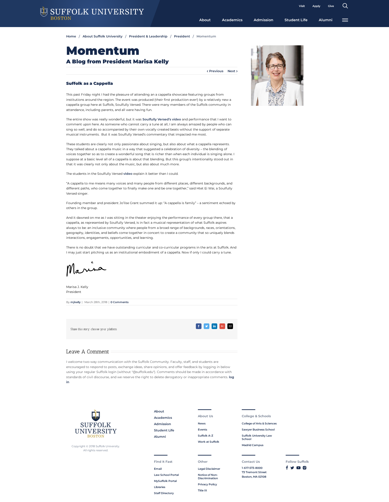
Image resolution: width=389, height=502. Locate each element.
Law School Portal (166, 475)
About (205, 20)
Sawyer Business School (258, 429)
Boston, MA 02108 (254, 476)
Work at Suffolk (208, 441)
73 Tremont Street (254, 472)
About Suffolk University (102, 36)
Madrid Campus (252, 445)
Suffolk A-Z (205, 435)
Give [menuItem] (331, 6)
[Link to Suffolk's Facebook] (287, 468)
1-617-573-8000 (252, 468)
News (202, 423)
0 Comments (120, 302)
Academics (232, 20)
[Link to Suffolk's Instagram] (304, 468)
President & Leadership (148, 36)
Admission (263, 20)
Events (202, 429)
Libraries (159, 487)
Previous (216, 71)
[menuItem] (345, 6)
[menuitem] (205, 19)
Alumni (325, 20)
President (182, 36)
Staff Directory (164, 493)
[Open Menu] (345, 19)
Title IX (202, 490)
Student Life (296, 20)
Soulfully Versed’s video (161, 119)
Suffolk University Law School (257, 437)
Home (71, 36)
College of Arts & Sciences (259, 423)
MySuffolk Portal (165, 481)
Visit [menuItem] (302, 6)
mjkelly (75, 302)
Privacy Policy (207, 484)
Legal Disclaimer (209, 468)
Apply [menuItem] (316, 6)
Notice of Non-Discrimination (208, 476)
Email (158, 468)
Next (231, 71)
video (127, 174)
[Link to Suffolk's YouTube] (298, 468)
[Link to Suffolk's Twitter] (292, 468)
